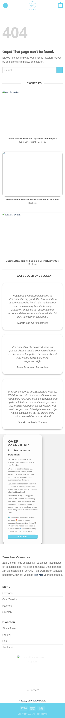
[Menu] (5, 5)
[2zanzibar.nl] (32, 5)
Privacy (23, 700)
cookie (35, 700)
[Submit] (59, 70)
